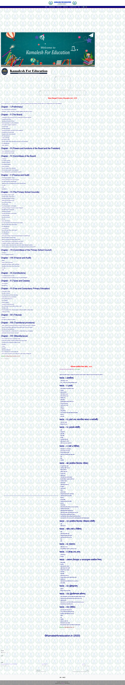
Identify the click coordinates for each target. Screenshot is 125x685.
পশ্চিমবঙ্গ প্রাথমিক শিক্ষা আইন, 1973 (69, 627)
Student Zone (65, 6)
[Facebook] (60, 677)
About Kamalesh (52, 6)
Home (46, 6)
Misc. (79, 6)
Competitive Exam (73, 6)
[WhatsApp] (61, 677)
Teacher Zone (59, 6)
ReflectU (62, 683)
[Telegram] (63, 677)
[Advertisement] (62, 15)
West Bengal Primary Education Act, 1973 (12, 356)
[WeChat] (64, 677)
